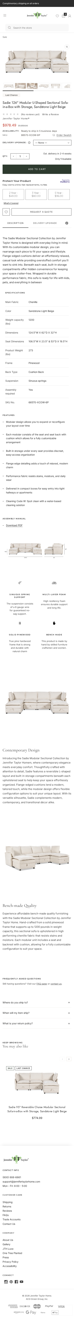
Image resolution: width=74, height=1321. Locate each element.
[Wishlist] (57, 16)
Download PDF (14, 525)
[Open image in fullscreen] (67, 46)
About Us (8, 1239)
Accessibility (10, 1266)
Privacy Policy (10, 1261)
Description (15, 223)
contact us (56, 983)
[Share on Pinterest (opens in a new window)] (67, 223)
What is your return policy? (18, 1023)
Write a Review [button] (50, 114)
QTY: (5, 156)
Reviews (7, 1210)
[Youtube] (21, 1282)
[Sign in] (69, 16)
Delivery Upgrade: (17, 143)
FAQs (6, 1215)
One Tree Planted (12, 1253)
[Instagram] (6, 1282)
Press (6, 1257)
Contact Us (9, 1223)
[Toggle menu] (4, 15)
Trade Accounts (11, 1219)
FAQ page (41, 983)
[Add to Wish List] (6, 212)
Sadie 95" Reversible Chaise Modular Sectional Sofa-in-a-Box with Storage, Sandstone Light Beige (37, 1109)
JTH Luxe (8, 1248)
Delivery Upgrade (45, 223)
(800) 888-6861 (12, 1177)
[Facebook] (16, 1282)
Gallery (6, 1244)
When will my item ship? (16, 1012)
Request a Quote (41, 212)
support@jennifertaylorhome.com (21, 1181)
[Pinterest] (11, 1282)
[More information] (29, 143)
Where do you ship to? (15, 1002)
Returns (7, 1206)
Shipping (8, 1202)
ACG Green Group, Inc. (37, 1299)
